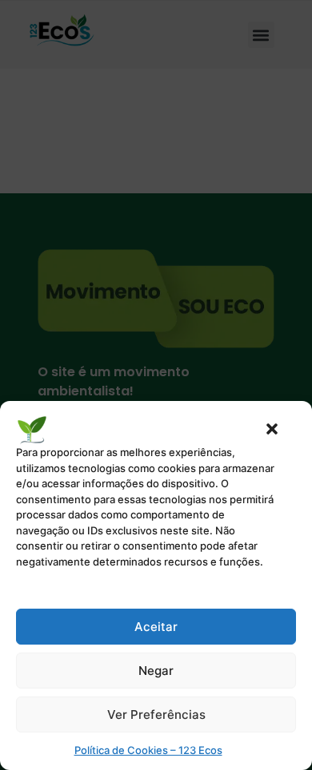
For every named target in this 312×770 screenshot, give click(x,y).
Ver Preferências (156, 714)
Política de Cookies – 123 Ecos (148, 750)
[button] (272, 429)
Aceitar (156, 626)
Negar (156, 670)
